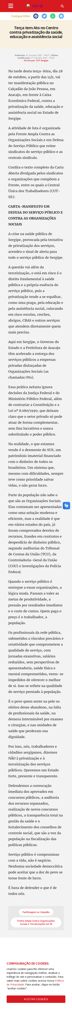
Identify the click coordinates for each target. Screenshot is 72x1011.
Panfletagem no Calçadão (36, 912)
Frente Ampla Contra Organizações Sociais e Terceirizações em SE (36, 922)
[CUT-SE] (36, 6)
